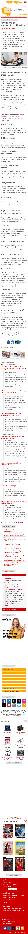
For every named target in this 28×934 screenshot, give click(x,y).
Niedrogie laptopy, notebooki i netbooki (7, 734)
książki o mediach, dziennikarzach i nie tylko (13, 895)
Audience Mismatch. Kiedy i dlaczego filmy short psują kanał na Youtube (14, 534)
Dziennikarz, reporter (10, 583)
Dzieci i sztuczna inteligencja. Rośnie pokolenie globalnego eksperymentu (14, 559)
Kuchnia (8, 856)
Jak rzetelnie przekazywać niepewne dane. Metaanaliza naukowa (14, 551)
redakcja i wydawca (7, 882)
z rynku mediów (8, 679)
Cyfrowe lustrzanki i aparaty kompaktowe (20, 734)
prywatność (5, 889)
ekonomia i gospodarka (10, 682)
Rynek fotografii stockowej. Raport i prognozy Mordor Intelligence (12, 414)
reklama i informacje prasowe (10, 884)
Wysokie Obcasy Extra (20, 872)
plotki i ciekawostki (9, 688)
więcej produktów (14, 762)
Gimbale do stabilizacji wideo (7, 758)
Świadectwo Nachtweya (8, 486)
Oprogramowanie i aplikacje (20, 758)
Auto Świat (7, 838)
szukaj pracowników (7, 923)
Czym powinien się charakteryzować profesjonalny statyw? (12, 437)
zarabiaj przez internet (10, 609)
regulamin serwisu (7, 886)
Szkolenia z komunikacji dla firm (10, 915)
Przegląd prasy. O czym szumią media (12, 908)
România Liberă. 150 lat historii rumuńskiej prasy (12, 530)
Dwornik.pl (7, 932)
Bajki (23, 910)
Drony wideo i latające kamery (20, 746)
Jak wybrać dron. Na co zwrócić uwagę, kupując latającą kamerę (13, 391)
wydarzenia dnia (8, 669)
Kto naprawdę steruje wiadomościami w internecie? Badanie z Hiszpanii (14, 547)
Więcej (6, 605)
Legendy (19, 910)
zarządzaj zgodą (13, 889)
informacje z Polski (9, 672)
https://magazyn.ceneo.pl (8, 333)
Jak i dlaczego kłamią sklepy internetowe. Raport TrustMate (12, 543)
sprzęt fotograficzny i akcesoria (10, 899)
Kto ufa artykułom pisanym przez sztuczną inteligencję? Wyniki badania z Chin (14, 539)
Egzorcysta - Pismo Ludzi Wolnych (20, 839)
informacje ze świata (9, 676)
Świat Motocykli (7, 872)
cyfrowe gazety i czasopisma (10, 897)
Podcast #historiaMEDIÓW (9, 910)
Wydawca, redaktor (9, 578)
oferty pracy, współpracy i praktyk (13, 575)
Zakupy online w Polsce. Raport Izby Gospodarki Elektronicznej (14, 555)
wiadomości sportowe (10, 685)
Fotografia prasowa (12, 19)
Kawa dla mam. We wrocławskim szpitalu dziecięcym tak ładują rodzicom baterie (13, 564)
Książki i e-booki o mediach (7, 746)
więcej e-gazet (14, 875)
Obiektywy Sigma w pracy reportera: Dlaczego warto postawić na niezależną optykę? (13, 368)
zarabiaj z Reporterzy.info (9, 921)
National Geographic (20, 856)
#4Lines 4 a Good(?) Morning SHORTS (14, 818)
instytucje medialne (7, 902)
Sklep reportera (6, 912)
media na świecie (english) (11, 691)
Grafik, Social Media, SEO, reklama (14, 589)
